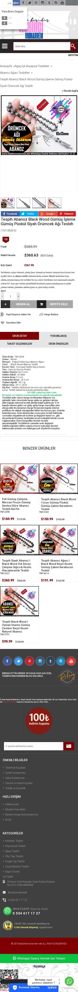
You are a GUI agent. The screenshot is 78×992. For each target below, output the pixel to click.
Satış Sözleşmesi (15, 778)
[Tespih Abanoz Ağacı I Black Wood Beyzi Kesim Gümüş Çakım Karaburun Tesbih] (58, 540)
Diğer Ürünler (12, 871)
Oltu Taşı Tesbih (14, 856)
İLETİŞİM (8, 876)
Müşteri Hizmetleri (15, 809)
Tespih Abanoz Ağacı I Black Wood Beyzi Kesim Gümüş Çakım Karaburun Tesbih (57, 565)
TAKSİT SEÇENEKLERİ (19, 343)
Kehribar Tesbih (14, 841)
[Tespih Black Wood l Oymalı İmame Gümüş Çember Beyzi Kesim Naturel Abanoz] (19, 601)
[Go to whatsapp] (69, 981)
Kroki (8, 819)
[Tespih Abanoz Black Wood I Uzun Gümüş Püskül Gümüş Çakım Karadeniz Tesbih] (58, 478)
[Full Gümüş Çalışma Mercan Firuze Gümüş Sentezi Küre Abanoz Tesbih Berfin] (19, 478)
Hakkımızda (12, 804)
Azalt (2, 296)
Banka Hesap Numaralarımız (21, 814)
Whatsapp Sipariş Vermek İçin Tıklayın (41, 958)
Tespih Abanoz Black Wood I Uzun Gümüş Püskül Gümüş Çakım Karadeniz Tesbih (58, 504)
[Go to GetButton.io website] (69, 988)
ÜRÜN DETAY (19, 335)
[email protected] (17, 892)
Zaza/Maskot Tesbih (17, 866)
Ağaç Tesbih (12, 851)
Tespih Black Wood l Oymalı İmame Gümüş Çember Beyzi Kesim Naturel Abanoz (16, 626)
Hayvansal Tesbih (15, 846)
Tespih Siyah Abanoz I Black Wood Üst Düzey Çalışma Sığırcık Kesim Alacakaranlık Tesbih (16, 565)
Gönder (68, 746)
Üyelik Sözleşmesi (15, 773)
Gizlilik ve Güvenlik (15, 788)
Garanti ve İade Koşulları (19, 783)
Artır (18, 296)
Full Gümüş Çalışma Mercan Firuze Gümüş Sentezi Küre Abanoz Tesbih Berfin (16, 504)
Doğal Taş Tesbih (15, 861)
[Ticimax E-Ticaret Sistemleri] (39, 967)
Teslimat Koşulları (15, 767)
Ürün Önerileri (58, 343)
